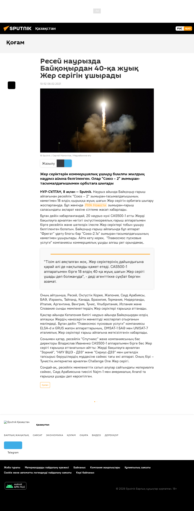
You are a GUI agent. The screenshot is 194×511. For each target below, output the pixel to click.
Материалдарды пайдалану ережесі (47, 467)
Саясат (37, 435)
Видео (96, 435)
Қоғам (45, 384)
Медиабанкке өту (82, 155)
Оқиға (84, 435)
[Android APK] (15, 486)
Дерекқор (111, 435)
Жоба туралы (12, 467)
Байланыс (80, 467)
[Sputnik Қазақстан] (18, 31)
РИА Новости (95, 205)
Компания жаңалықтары (105, 467)
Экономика (54, 435)
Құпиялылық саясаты (138, 467)
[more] (11, 85)
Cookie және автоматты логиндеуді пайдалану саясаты (38, 472)
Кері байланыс (85, 472)
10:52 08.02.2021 (50, 83)
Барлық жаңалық (16, 435)
